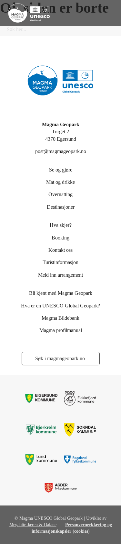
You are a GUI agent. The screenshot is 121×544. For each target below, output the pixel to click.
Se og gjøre (60, 169)
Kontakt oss (60, 250)
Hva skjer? (61, 225)
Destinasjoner (61, 207)
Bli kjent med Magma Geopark (60, 293)
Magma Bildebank (60, 318)
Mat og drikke (60, 182)
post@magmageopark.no (60, 151)
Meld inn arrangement (60, 275)
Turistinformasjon (60, 262)
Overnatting (60, 194)
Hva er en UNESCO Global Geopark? (60, 305)
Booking (60, 237)
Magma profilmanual (60, 330)
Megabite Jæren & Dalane (32, 524)
